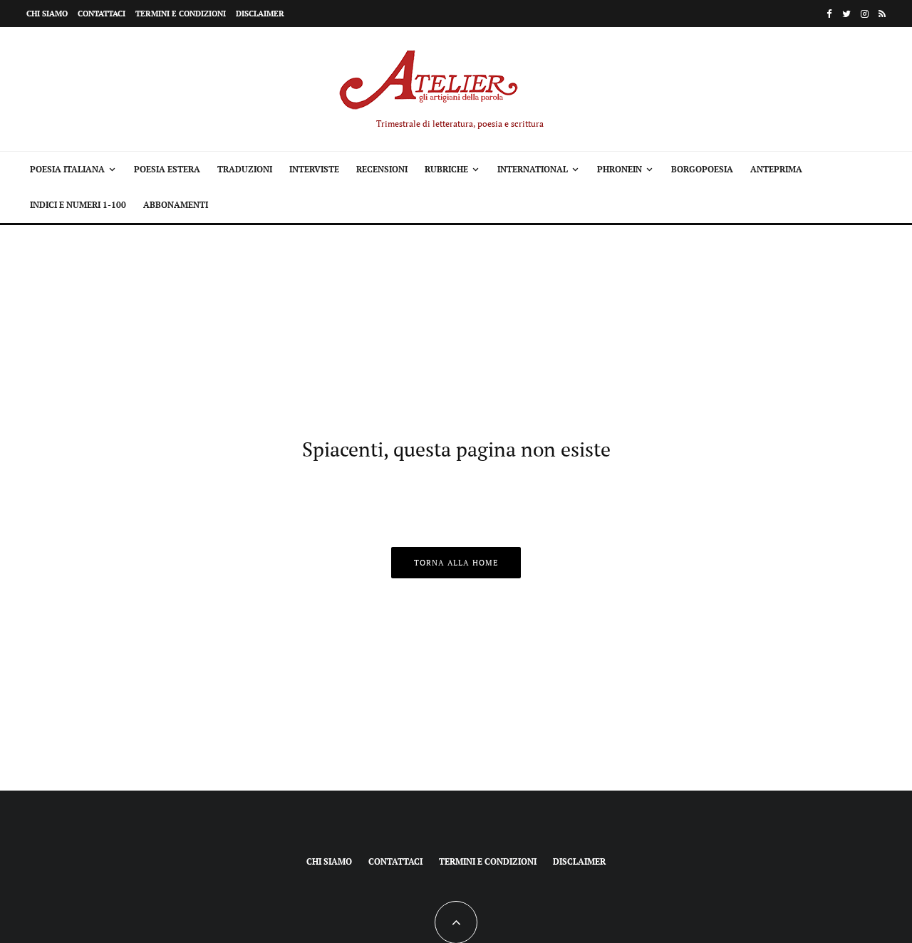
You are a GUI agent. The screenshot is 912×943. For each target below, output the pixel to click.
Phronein (619, 169)
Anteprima (776, 169)
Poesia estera (167, 169)
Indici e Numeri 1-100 (78, 204)
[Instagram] (865, 14)
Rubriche (446, 169)
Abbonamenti (175, 204)
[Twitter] (846, 14)
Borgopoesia (702, 169)
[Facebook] (829, 14)
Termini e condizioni (180, 14)
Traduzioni (244, 169)
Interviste (314, 169)
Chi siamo (47, 14)
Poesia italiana (67, 169)
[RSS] (882, 14)
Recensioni (382, 169)
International (532, 169)
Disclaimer (260, 14)
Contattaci (101, 14)
